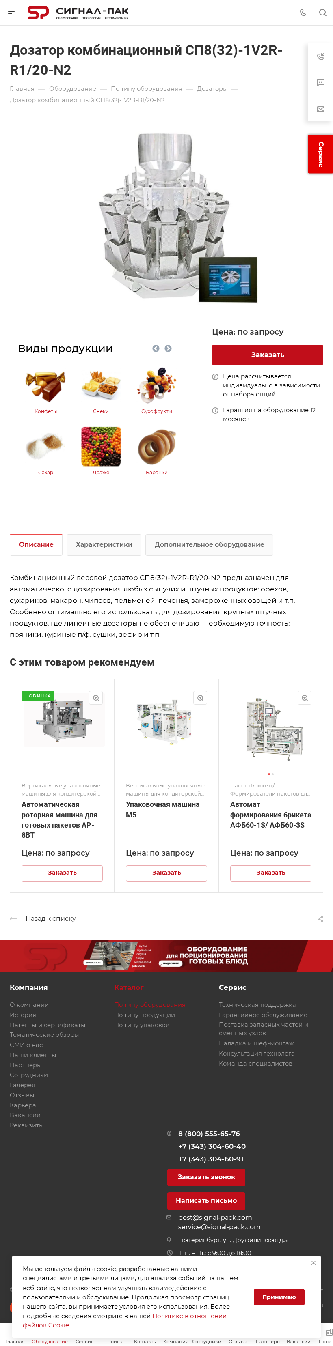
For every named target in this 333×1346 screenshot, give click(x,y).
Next (168, 349)
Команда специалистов (255, 1063)
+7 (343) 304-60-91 (210, 1159)
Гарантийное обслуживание (263, 1015)
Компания (29, 987)
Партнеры (26, 1065)
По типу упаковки (142, 1025)
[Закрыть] (313, 1263)
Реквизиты (27, 1125)
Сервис (233, 987)
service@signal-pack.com (219, 1227)
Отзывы (22, 1095)
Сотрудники (29, 1075)
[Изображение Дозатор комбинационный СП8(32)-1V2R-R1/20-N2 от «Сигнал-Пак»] (166, 214)
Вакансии (25, 1115)
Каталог (129, 987)
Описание (36, 544)
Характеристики (104, 544)
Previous (156, 349)
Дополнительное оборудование (209, 544)
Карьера (23, 1105)
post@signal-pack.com (215, 1217)
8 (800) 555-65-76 (209, 1134)
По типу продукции (144, 1015)
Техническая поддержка (257, 1004)
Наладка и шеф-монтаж (256, 1043)
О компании (29, 1004)
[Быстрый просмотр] (95, 697)
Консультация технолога (257, 1053)
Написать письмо (206, 1200)
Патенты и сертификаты (48, 1025)
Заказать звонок (206, 1177)
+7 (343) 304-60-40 (212, 1146)
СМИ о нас (26, 1045)
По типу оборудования (150, 1004)
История (23, 1015)
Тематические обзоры (44, 1035)
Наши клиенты (33, 1055)
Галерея (22, 1085)
